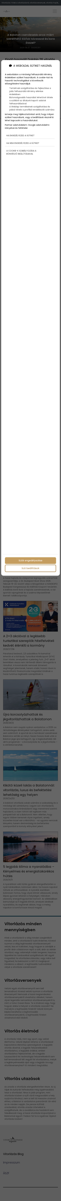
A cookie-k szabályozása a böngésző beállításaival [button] (21, 152)
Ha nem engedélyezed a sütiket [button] (22, 143)
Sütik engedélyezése (30, 560)
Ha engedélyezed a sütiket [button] (20, 135)
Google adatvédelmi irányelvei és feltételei (27, 126)
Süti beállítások (30, 568)
